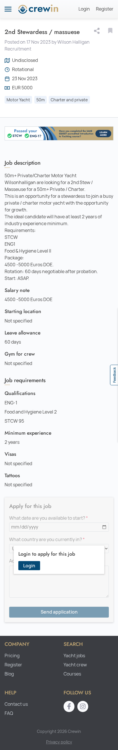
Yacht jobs (74, 656)
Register (104, 9)
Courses (72, 674)
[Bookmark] (110, 30)
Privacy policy (59, 742)
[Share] (98, 30)
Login (84, 9)
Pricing (12, 656)
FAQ (9, 713)
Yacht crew (75, 665)
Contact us (16, 704)
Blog (9, 674)
